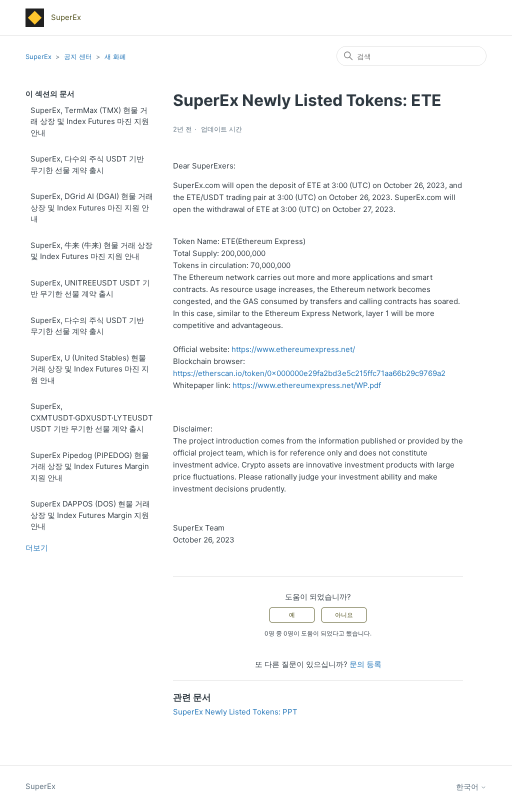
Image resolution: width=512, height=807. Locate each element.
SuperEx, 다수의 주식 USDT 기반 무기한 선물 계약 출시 (87, 164)
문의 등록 (366, 664)
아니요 (344, 614)
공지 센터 (78, 56)
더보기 (37, 547)
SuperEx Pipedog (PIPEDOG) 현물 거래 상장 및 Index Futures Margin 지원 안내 (89, 466)
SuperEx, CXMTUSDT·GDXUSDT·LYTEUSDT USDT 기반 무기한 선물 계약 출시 (91, 418)
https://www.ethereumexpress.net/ (293, 349)
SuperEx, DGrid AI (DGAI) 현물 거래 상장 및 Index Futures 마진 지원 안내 (91, 208)
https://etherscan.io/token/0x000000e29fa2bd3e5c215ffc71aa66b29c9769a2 (309, 373)
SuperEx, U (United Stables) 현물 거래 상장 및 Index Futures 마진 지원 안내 (89, 369)
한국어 (468, 786)
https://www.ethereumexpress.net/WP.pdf (306, 385)
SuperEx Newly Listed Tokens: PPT (235, 711)
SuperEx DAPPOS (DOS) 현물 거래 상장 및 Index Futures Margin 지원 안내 (90, 515)
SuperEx (39, 56)
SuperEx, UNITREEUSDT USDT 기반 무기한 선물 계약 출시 (90, 288)
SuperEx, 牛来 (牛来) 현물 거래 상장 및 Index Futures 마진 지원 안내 (91, 251)
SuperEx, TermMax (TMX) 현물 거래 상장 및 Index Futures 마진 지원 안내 (89, 122)
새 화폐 (115, 56)
